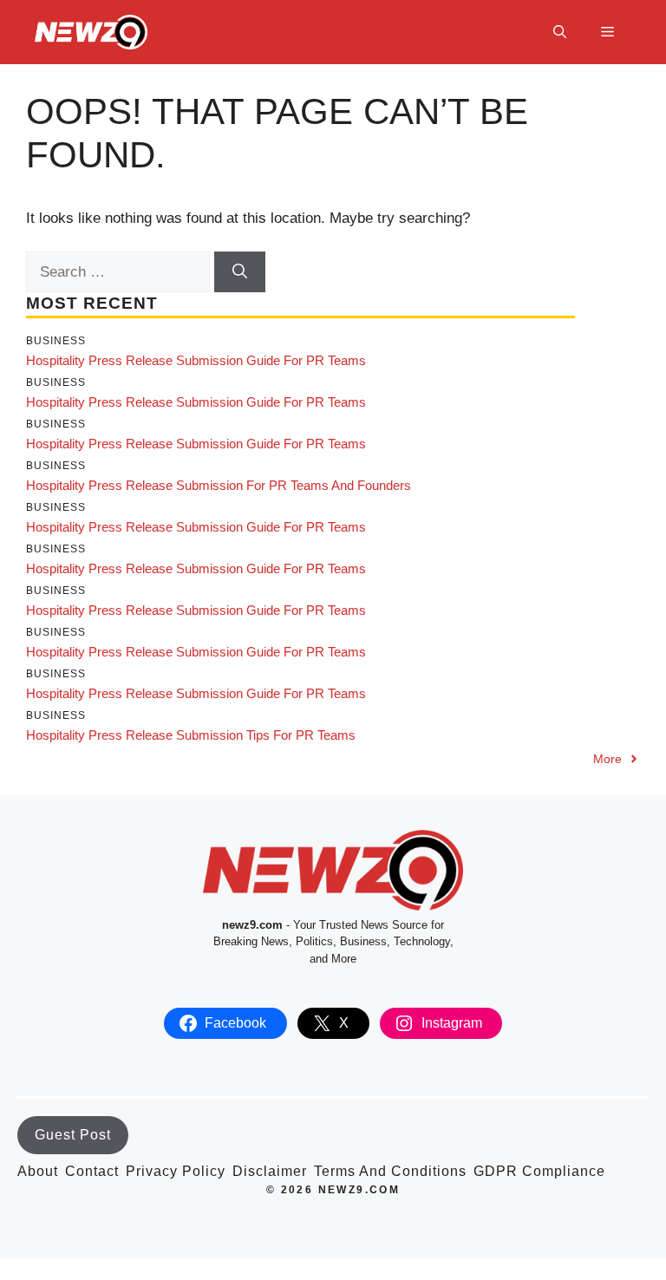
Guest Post (73, 1134)
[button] (560, 32)
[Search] (239, 272)
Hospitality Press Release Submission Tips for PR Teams (191, 735)
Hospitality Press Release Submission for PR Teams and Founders (218, 485)
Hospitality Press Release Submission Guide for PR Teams (196, 360)
